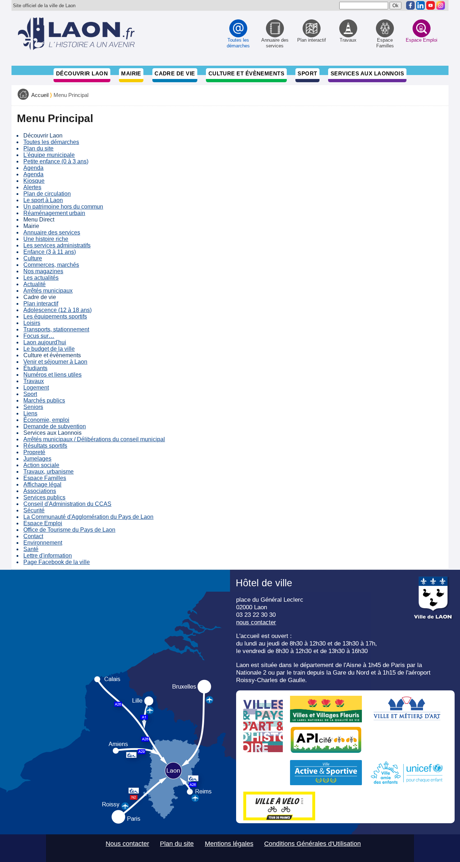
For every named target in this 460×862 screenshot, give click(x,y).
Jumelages (37, 459)
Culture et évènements (246, 73)
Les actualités (41, 278)
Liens (30, 413)
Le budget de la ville (49, 349)
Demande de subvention (54, 426)
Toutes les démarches (51, 142)
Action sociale (41, 465)
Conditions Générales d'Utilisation (312, 843)
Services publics (44, 497)
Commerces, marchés (51, 265)
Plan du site (38, 148)
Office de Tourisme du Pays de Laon (69, 530)
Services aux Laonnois (367, 73)
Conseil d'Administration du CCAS (67, 504)
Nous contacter (127, 843)
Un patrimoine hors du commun (63, 207)
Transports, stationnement (56, 329)
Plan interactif (40, 303)
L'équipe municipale (49, 155)
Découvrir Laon (82, 73)
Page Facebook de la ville (56, 562)
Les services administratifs (57, 245)
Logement (36, 388)
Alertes (32, 187)
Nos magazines (43, 271)
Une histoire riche (45, 239)
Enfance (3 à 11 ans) (49, 252)
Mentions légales (229, 843)
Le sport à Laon (43, 200)
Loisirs (31, 323)
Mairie (131, 73)
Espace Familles (44, 478)
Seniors (33, 407)
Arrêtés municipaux (48, 291)
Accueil (40, 95)
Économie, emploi (46, 420)
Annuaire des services (51, 232)
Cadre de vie (175, 73)
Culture (32, 258)
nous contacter (256, 622)
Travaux (33, 381)
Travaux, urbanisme (48, 472)
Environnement (42, 543)
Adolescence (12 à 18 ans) (57, 310)
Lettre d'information (47, 556)
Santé (30, 549)
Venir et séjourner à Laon (55, 362)
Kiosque (34, 181)
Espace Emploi (42, 523)
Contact (33, 536)
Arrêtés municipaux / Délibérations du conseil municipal (94, 439)
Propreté (34, 452)
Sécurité (34, 510)
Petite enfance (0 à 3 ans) (55, 161)
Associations (39, 491)
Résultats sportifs (45, 446)
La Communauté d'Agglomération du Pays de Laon (88, 517)
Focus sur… (38, 336)
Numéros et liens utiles (52, 375)
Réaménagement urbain (54, 213)
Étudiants (35, 368)
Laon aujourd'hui (44, 342)
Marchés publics (44, 400)
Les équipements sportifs (55, 316)
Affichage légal (42, 484)
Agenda (33, 168)
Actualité (34, 284)
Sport (307, 73)
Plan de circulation (47, 194)
